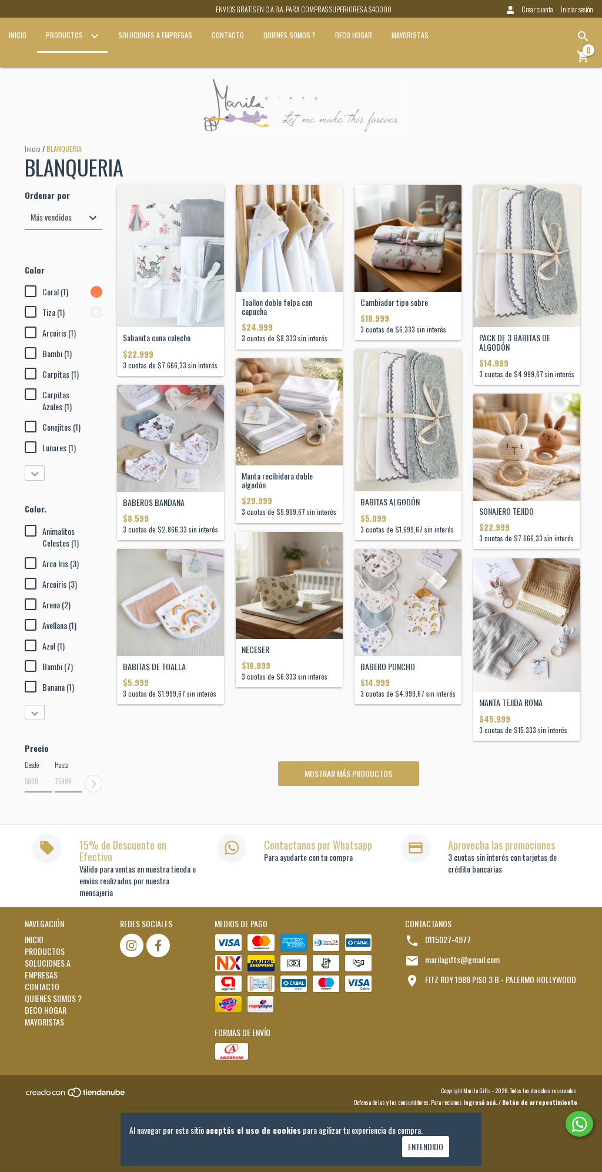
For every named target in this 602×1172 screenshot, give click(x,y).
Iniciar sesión (577, 9)
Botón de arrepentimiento (539, 1102)
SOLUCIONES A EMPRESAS (155, 35)
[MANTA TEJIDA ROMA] (526, 625)
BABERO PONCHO (387, 666)
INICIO (17, 35)
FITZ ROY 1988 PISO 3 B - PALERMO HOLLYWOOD (500, 979)
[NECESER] (289, 585)
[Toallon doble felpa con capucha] (289, 238)
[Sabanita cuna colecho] (170, 256)
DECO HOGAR (353, 35)
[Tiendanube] (76, 1095)
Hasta (62, 765)
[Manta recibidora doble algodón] (289, 411)
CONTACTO (228, 35)
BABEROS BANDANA (154, 502)
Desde (32, 765)
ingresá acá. (480, 1102)
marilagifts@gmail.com (462, 959)
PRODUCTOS (65, 35)
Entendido (425, 1146)
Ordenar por (47, 195)
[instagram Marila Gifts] (131, 945)
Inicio (33, 149)
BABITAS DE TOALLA (154, 666)
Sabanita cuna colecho (156, 337)
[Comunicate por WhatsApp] (579, 1124)
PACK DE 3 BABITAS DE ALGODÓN (514, 342)
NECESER (255, 649)
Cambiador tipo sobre (394, 302)
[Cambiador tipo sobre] (407, 238)
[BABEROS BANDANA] (170, 438)
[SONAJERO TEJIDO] (526, 447)
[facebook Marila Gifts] (158, 945)
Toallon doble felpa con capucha (277, 307)
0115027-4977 (448, 939)
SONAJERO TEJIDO (506, 511)
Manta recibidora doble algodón (277, 480)
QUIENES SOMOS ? (289, 35)
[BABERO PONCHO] (407, 602)
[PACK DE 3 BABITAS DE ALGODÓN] (526, 256)
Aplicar (93, 784)
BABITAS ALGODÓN (390, 501)
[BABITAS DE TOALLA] (170, 602)
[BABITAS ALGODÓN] (407, 420)
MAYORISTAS (410, 35)
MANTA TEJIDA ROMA (511, 702)
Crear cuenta (537, 9)
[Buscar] (583, 36)
